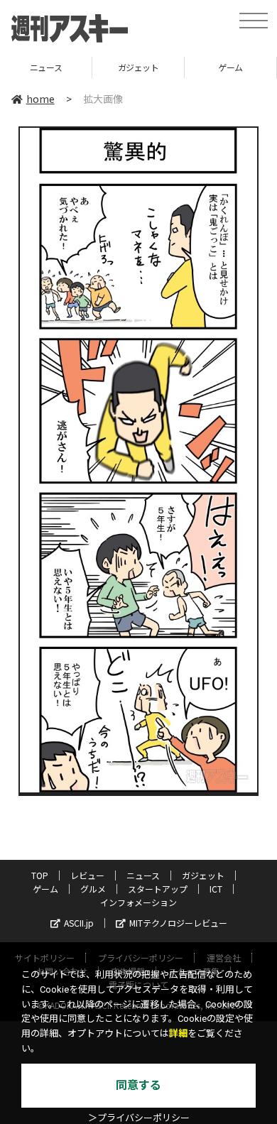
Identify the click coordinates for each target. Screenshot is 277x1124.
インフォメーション (138, 902)
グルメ (93, 889)
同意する (138, 1085)
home (40, 99)
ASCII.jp (79, 923)
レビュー (87, 875)
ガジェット (71, 67)
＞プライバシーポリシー (139, 1118)
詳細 (178, 1033)
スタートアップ (158, 889)
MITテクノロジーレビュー (178, 923)
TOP (39, 875)
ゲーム (163, 67)
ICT (216, 889)
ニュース (143, 875)
